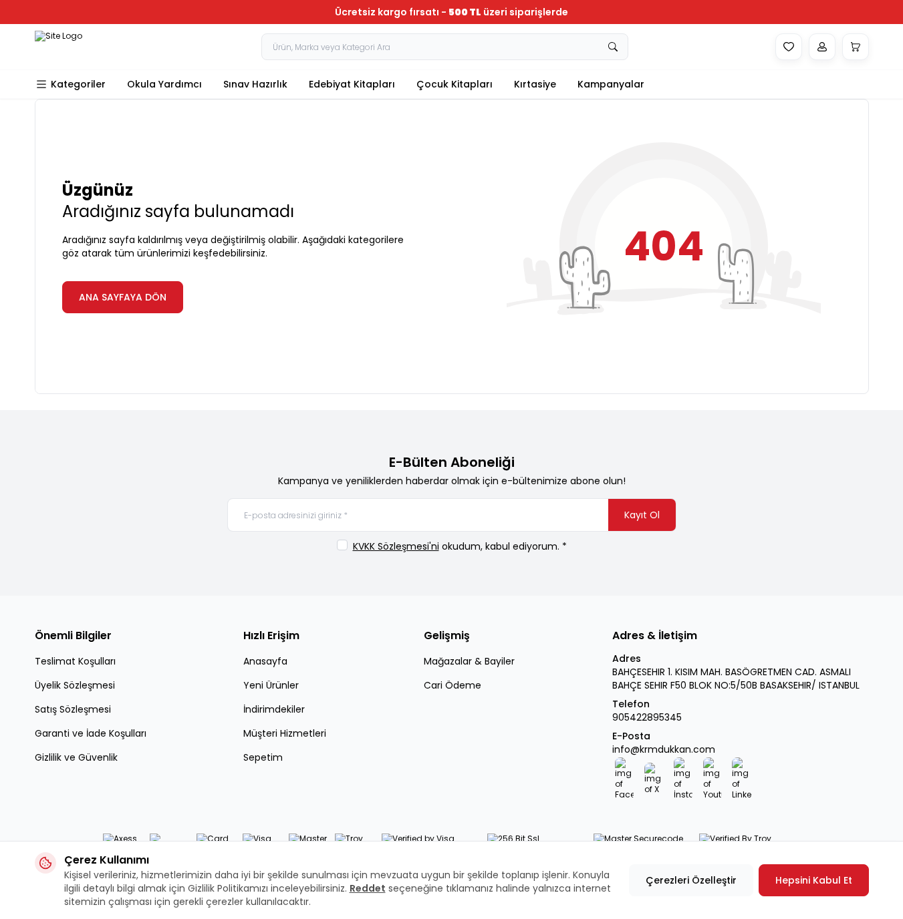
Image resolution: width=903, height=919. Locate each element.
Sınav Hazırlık (255, 84)
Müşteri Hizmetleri (284, 733)
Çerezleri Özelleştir (691, 880)
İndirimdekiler (274, 709)
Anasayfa (265, 661)
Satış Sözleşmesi (73, 709)
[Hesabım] (822, 46)
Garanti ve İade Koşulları (90, 733)
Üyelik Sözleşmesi (75, 685)
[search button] (613, 46)
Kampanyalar (610, 84)
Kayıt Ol (642, 515)
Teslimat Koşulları (75, 661)
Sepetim (263, 757)
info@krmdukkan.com (663, 749)
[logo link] (75, 47)
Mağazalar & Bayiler (469, 661)
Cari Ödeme (452, 685)
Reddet (368, 888)
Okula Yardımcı (164, 84)
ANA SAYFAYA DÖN (122, 297)
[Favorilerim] (788, 46)
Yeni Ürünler (271, 685)
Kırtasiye (535, 84)
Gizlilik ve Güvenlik (76, 757)
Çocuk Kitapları (454, 84)
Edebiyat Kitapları (352, 84)
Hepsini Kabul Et (813, 880)
